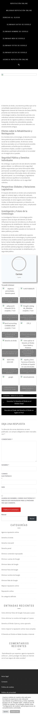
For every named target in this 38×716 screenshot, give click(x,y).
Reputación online (19, 3)
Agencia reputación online (15, 59)
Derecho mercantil (7, 543)
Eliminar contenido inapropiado (12, 554)
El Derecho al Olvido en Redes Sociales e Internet (17, 634)
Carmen (19, 274)
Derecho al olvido (11, 17)
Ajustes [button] (6, 711)
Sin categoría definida (8, 596)
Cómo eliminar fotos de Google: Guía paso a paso (18, 613)
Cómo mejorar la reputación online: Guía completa (18, 629)
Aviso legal (5, 676)
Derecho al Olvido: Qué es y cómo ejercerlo (16, 623)
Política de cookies (7, 687)
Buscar (3, 515)
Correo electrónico (6, 476)
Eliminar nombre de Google (15, 31)
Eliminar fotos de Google (15, 45)
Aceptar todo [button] (15, 711)
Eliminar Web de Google (14, 38)
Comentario (7, 439)
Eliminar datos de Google (19, 24)
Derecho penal (6, 548)
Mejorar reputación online (19, 10)
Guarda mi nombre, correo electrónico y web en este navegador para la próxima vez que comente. (18, 500)
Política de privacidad (8, 692)
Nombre (5, 465)
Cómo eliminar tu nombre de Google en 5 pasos (17, 618)
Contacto (4, 682)
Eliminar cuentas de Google (10, 559)
